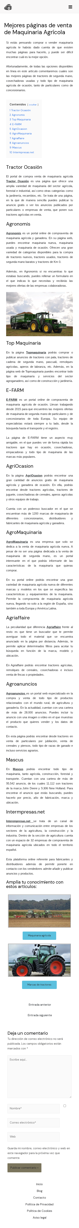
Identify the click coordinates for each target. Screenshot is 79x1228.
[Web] (33, 1137)
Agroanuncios (15, 693)
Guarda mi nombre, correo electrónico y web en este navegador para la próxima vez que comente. (38, 1153)
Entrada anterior (40, 1005)
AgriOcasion (34, 475)
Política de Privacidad (39, 1204)
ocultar (33, 104)
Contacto (39, 1198)
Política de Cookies (39, 1211)
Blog (39, 1191)
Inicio (39, 1184)
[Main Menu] (70, 7)
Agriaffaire (54, 627)
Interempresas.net (18, 821)
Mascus (18, 769)
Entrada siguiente (40, 1015)
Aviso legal (39, 1218)
